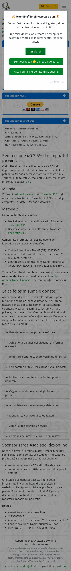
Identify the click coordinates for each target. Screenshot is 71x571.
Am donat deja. (57, 81)
